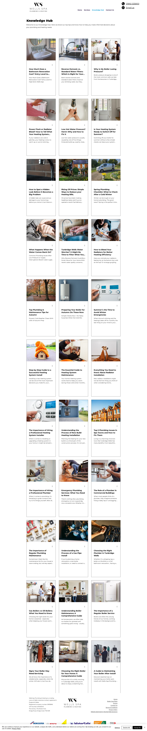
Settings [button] (117, 728)
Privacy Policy (16, 728)
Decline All (126, 728)
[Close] (144, 727)
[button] (87, 10)
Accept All (137, 728)
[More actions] (53, 65)
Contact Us (114, 705)
